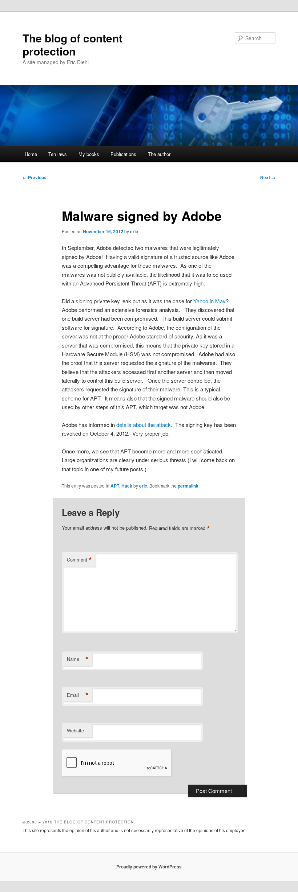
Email (78, 695)
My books (88, 154)
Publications (123, 154)
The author (159, 154)
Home (31, 154)
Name (78, 659)
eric (134, 231)
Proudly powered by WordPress (149, 866)
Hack (126, 485)
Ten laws (57, 154)
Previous (35, 177)
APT (114, 485)
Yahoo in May (209, 301)
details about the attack (143, 424)
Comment (79, 560)
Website (75, 730)
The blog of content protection (72, 44)
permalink (188, 485)
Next (267, 177)
